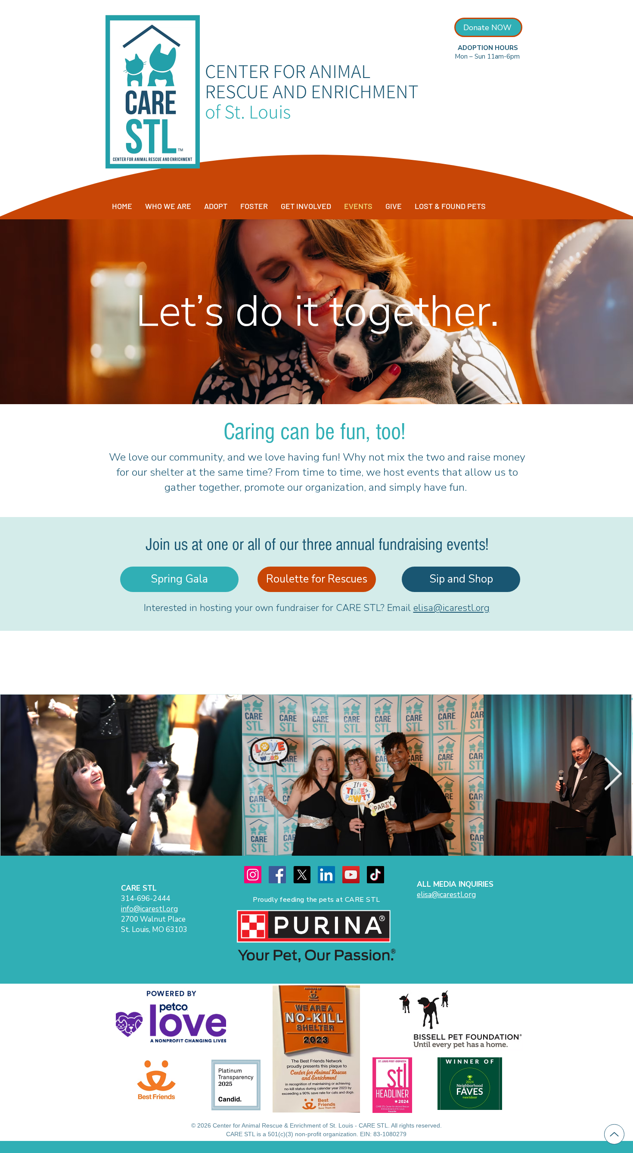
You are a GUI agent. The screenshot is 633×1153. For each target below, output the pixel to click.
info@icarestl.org (149, 909)
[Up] (614, 1134)
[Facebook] (277, 874)
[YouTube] (351, 874)
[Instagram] (252, 874)
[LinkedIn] (326, 874)
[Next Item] (612, 774)
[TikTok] (375, 874)
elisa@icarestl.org (451, 607)
